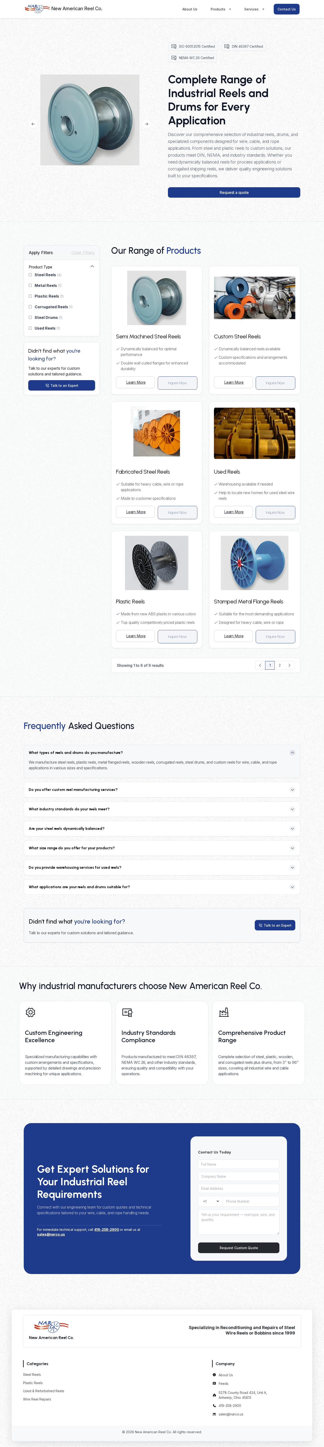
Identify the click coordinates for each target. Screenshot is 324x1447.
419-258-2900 (106, 1230)
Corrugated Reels (53, 306)
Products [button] (218, 9)
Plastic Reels (49, 296)
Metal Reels (48, 285)
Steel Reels (48, 274)
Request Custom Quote (239, 1248)
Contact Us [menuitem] (287, 9)
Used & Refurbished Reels (43, 1391)
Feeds (223, 1384)
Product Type (40, 267)
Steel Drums (48, 317)
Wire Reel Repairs (37, 1399)
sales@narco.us (231, 1414)
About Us (226, 1375)
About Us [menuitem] (189, 9)
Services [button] (251, 9)
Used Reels (47, 328)
